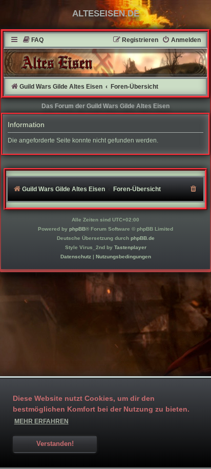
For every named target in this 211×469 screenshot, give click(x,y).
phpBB (77, 229)
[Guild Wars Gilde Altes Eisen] (105, 62)
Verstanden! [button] (55, 443)
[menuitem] (33, 40)
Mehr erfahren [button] (41, 421)
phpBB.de (143, 238)
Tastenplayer (130, 247)
